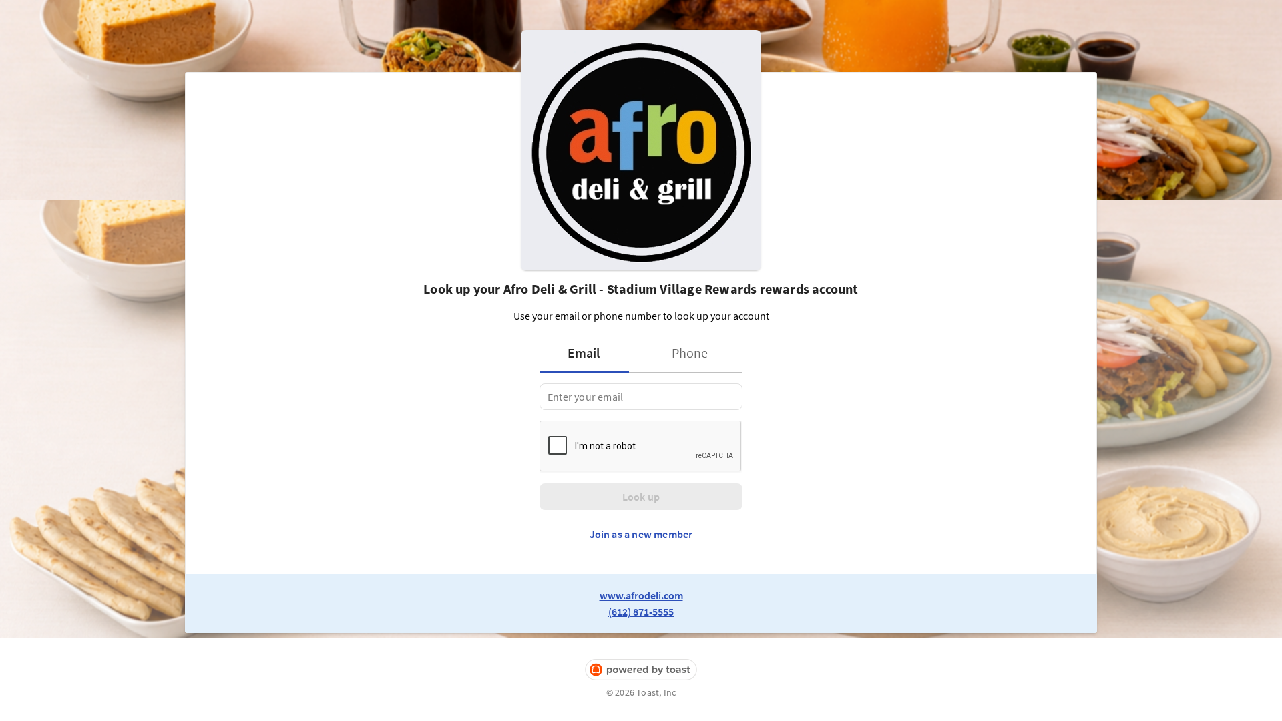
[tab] (588, 353)
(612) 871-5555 (641, 611)
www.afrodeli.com (641, 595)
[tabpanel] (641, 396)
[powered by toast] (641, 670)
